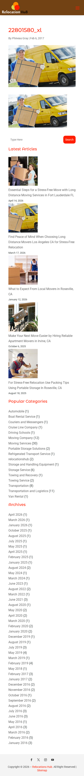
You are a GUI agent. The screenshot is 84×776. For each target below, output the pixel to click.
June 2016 (15, 716)
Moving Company (20, 438)
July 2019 (15, 647)
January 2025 (18, 562)
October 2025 (17, 530)
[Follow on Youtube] (52, 760)
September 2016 (19, 700)
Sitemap (42, 770)
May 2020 (15, 610)
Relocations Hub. (42, 766)
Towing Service (18, 480)
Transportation (18, 486)
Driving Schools (19, 432)
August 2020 (17, 605)
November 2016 (19, 690)
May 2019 (15, 653)
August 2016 (17, 706)
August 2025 (17, 536)
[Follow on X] (38, 760)
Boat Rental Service (21, 416)
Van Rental (15, 496)
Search (69, 139)
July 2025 (15, 541)
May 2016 (15, 722)
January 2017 (18, 679)
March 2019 (16, 658)
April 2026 (15, 514)
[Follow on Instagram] (45, 760)
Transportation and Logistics (28, 491)
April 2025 (15, 552)
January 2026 (18, 525)
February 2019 (18, 663)
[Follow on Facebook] (31, 760)
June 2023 (15, 583)
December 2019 (19, 637)
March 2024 (16, 578)
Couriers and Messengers (25, 422)
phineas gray (20, 38)
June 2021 (15, 599)
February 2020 (18, 626)
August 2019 (17, 642)
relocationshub (18, 459)
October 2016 (17, 695)
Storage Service (19, 470)
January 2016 (18, 743)
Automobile (16, 411)
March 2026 (16, 520)
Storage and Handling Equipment (31, 464)
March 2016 (16, 732)
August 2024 (17, 568)
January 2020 (18, 631)
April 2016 (15, 727)
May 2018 (15, 669)
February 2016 (18, 737)
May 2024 (15, 573)
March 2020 (16, 621)
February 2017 (18, 674)
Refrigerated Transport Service (29, 454)
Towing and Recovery (23, 475)
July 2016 (15, 711)
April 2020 (15, 615)
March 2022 (16, 594)
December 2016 (19, 684)
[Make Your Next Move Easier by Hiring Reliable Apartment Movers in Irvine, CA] (23, 317)
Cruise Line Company (23, 427)
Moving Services (19, 443)
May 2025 (15, 546)
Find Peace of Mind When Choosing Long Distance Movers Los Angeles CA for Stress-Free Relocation (41, 242)
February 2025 (18, 557)
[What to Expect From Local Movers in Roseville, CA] (23, 270)
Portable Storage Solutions (26, 448)
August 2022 (17, 589)
